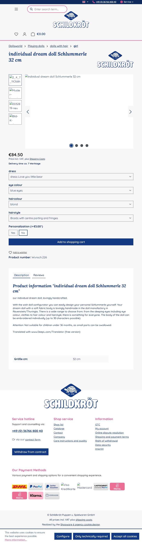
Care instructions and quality (70, 440)
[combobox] (50, 9)
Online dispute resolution (109, 432)
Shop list (58, 424)
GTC (97, 424)
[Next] (130, 111)
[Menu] (16, 9)
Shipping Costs (37, 158)
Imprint (99, 448)
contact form (32, 439)
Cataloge (59, 428)
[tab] (21, 275)
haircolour (15, 198)
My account (102, 428)
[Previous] (27, 111)
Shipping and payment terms (112, 436)
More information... (16, 539)
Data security (103, 444)
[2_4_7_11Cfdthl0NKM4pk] (79, 111)
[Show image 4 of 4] (87, 145)
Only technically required (91, 536)
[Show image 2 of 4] (76, 145)
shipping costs (84, 519)
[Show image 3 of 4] (81, 145)
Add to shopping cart (71, 242)
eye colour (15, 185)
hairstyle (14, 212)
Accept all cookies (125, 536)
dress (12, 171)
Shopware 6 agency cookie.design (80, 524)
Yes (13, 232)
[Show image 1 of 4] (71, 145)
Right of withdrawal (106, 440)
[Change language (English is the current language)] (85, 2)
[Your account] (24, 34)
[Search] (30, 9)
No (23, 232)
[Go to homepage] (71, 22)
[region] (71, 111)
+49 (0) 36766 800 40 (106, 2)
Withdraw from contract (30, 452)
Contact (58, 432)
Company (59, 436)
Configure (63, 536)
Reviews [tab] (38, 275)
